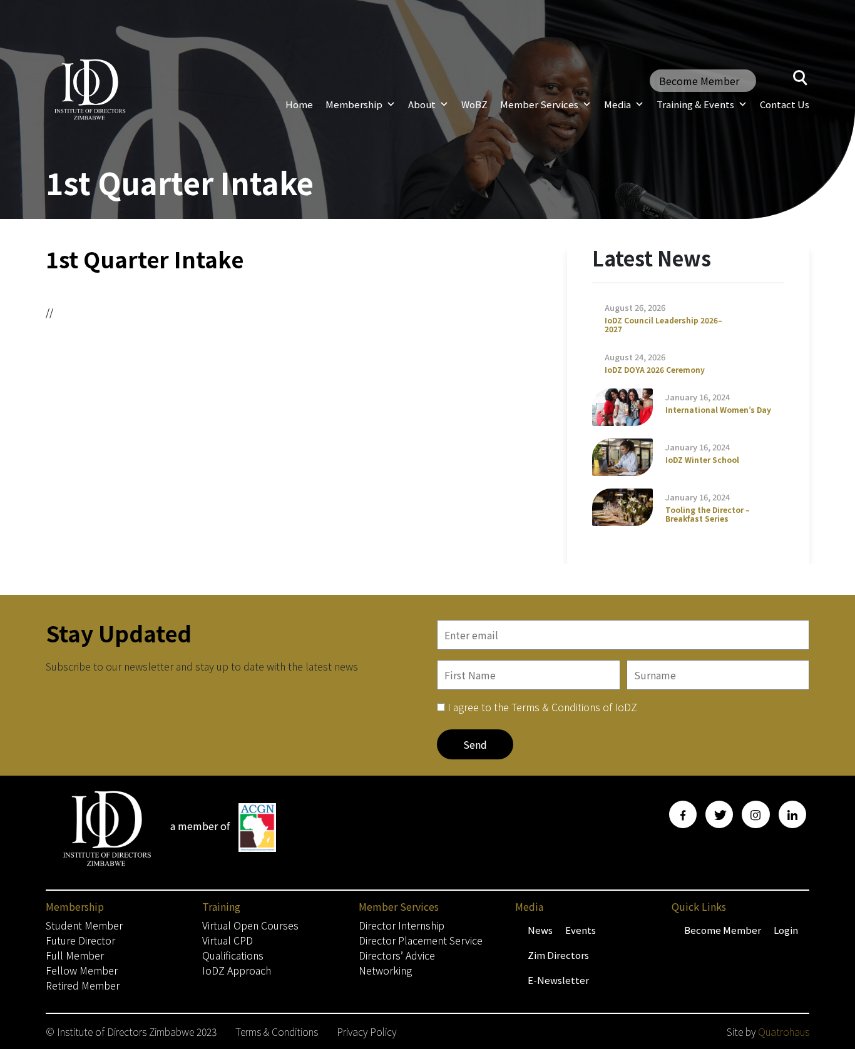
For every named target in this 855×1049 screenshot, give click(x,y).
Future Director (80, 940)
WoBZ (474, 104)
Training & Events (695, 104)
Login (786, 929)
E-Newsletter (558, 979)
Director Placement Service (421, 940)
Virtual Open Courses (250, 925)
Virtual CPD (227, 940)
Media (617, 104)
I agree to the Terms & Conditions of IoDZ (542, 706)
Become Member (699, 80)
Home (299, 104)
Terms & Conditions (276, 1031)
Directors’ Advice (397, 955)
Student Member (84, 925)
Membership (353, 104)
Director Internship (401, 925)
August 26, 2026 (635, 307)
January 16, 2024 (697, 397)
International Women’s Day (718, 409)
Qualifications (233, 955)
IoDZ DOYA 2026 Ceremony (655, 369)
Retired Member (83, 985)
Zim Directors (558, 954)
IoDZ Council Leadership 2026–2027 (663, 324)
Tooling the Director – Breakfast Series (707, 514)
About (422, 104)
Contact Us (784, 104)
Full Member (75, 955)
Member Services (539, 104)
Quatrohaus (783, 1031)
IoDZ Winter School (702, 459)
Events (580, 929)
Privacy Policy (366, 1031)
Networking (385, 970)
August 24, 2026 (635, 357)
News (540, 929)
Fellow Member (82, 970)
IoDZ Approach (236, 970)
